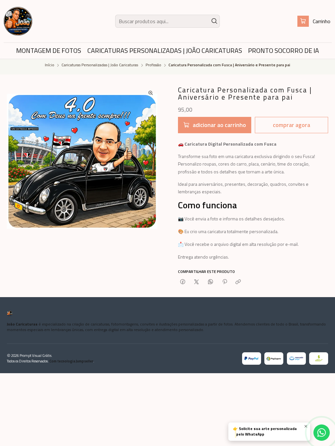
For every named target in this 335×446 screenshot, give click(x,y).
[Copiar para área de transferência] (238, 282)
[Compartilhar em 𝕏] (197, 282)
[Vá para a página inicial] (18, 21)
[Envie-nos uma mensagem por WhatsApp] (321, 432)
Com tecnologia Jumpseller (71, 361)
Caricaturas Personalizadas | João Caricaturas (100, 65)
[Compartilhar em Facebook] (183, 282)
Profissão (153, 65)
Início (49, 65)
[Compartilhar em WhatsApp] (211, 282)
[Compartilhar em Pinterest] (224, 282)
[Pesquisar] (214, 21)
